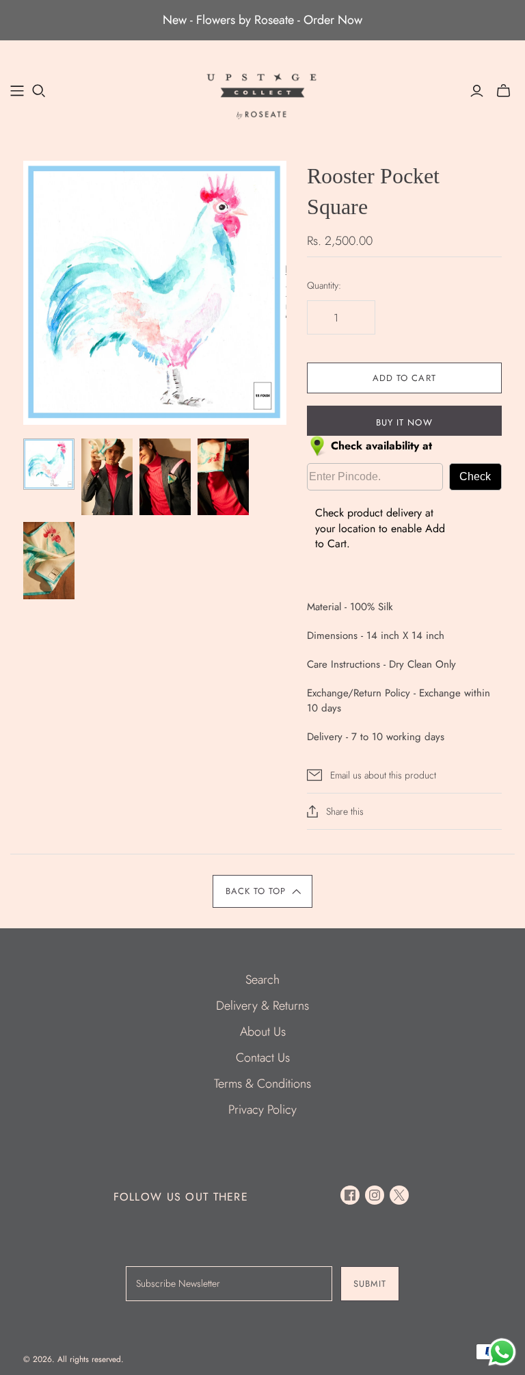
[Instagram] (374, 1195)
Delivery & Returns (262, 1005)
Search (262, 979)
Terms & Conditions (262, 1083)
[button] (262, 891)
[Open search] (39, 91)
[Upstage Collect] (262, 96)
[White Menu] (17, 91)
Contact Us (263, 1057)
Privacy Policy (262, 1109)
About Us (263, 1031)
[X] (399, 1195)
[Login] (477, 91)
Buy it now (404, 422)
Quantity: (324, 285)
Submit (369, 1283)
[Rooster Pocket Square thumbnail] (49, 464)
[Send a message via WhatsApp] (502, 1352)
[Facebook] (350, 1195)
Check (475, 476)
